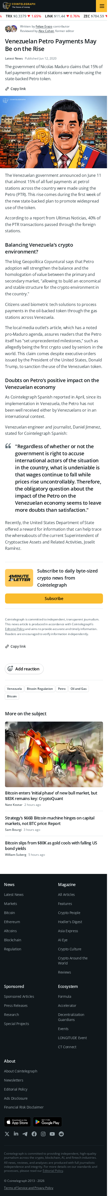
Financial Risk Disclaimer (23, 1107)
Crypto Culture (69, 949)
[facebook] (34, 1135)
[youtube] (52, 1135)
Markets (10, 903)
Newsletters (13, 1080)
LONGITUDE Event (72, 1037)
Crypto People (69, 912)
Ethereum (12, 921)
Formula (64, 996)
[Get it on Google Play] (47, 1122)
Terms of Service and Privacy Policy (28, 1188)
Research (11, 1014)
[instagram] (43, 1135)
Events (63, 1028)
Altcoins (10, 930)
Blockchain (12, 939)
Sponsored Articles (19, 996)
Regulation (12, 949)
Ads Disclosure (16, 1098)
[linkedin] (16, 1135)
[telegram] (25, 1135)
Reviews (64, 972)
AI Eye (63, 939)
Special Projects (16, 1023)
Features (65, 903)
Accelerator (67, 1005)
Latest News (14, 58)
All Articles (66, 894)
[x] (7, 1135)
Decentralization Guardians (71, 1017)
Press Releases (16, 1005)
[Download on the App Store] (17, 1122)
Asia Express (68, 930)
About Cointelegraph (20, 1071)
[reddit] (61, 1135)
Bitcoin (9, 912)
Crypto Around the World (73, 960)
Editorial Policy (14, 629)
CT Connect (67, 1046)
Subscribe (54, 598)
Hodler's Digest (70, 921)
